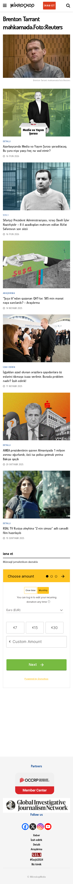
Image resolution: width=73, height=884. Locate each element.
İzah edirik (9, 367)
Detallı (7, 141)
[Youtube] (48, 826)
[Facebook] (25, 826)
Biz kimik (36, 864)
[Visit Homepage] (22, 5)
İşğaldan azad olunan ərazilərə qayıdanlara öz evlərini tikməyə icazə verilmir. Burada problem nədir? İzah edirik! (33, 377)
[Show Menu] (5, 6)
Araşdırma (9, 293)
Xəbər (36, 835)
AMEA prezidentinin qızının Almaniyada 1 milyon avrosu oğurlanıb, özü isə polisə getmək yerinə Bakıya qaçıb (34, 455)
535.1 (6, 215)
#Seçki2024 (36, 860)
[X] (32, 826)
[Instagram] (40, 826)
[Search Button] (68, 6)
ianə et (49, 5)
